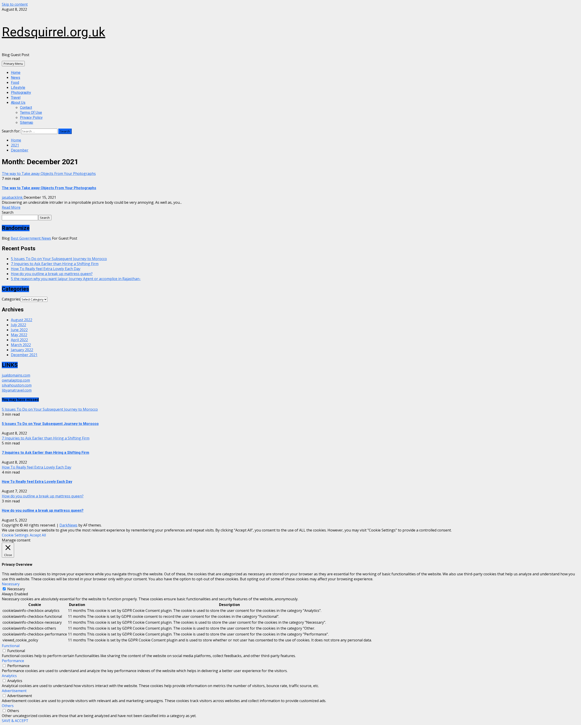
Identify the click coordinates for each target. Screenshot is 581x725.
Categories (11, 299)
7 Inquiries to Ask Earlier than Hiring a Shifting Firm (54, 263)
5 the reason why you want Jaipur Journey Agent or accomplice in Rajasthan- (76, 278)
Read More (11, 207)
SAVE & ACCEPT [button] (15, 720)
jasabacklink (13, 197)
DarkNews (68, 525)
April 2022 (19, 339)
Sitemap (26, 122)
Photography (21, 92)
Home (15, 72)
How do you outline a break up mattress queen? (52, 273)
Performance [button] (13, 660)
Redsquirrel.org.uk (53, 32)
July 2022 (18, 324)
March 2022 (21, 344)
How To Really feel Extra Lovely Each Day (45, 268)
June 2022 (19, 329)
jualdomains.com (16, 375)
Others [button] (8, 705)
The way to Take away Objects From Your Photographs (49, 173)
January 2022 (22, 349)
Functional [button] (11, 645)
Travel (15, 97)
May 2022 (19, 334)
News (15, 77)
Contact (26, 107)
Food (15, 82)
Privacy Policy (31, 117)
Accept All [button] (38, 535)
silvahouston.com (17, 385)
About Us (18, 102)
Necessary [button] (11, 583)
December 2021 (24, 354)
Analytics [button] (9, 675)
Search (7, 212)
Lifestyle (18, 87)
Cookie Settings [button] (15, 535)
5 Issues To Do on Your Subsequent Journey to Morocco (59, 258)
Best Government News (31, 238)
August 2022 (21, 319)
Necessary (16, 588)
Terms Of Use (31, 112)
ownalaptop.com (16, 380)
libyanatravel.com (17, 390)
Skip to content (15, 4)
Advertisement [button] (14, 690)
